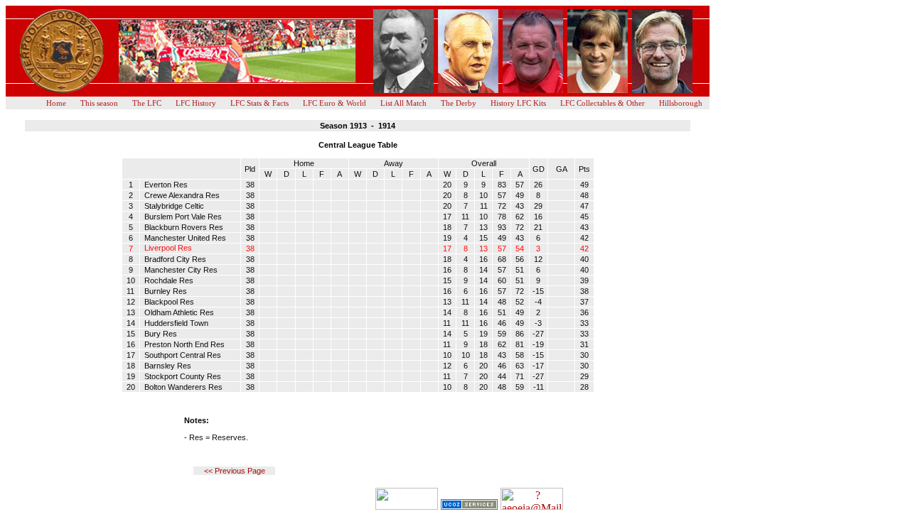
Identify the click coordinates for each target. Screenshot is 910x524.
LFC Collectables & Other (602, 103)
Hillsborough (680, 103)
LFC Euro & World (334, 103)
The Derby (458, 103)
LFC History (196, 103)
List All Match (403, 103)
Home (56, 103)
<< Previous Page (234, 470)
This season (99, 103)
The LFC (146, 103)
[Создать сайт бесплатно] (469, 506)
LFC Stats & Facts (259, 103)
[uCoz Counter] (406, 506)
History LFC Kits (518, 103)
